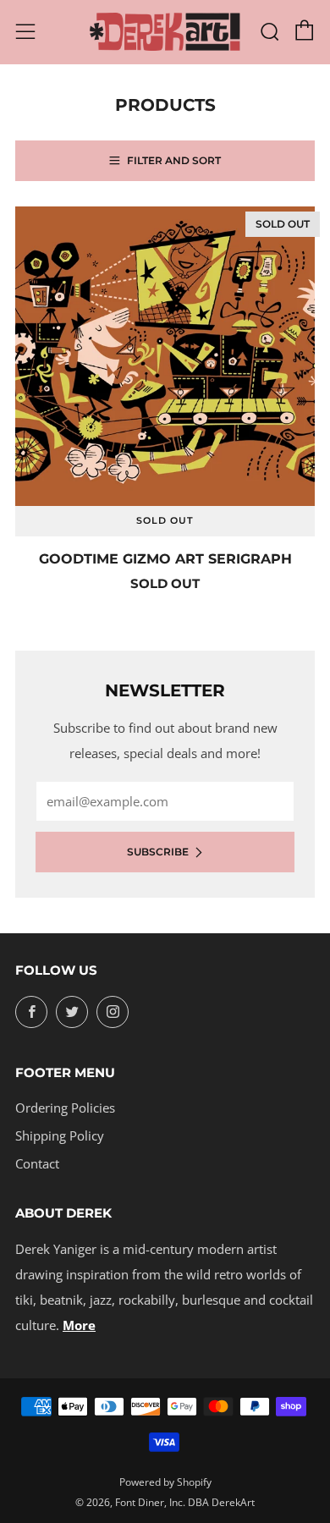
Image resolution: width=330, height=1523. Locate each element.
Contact (37, 1163)
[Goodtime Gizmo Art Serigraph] (165, 356)
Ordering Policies (65, 1107)
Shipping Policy (59, 1135)
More (79, 1325)
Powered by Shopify (165, 1482)
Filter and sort (174, 160)
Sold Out (165, 520)
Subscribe (158, 851)
